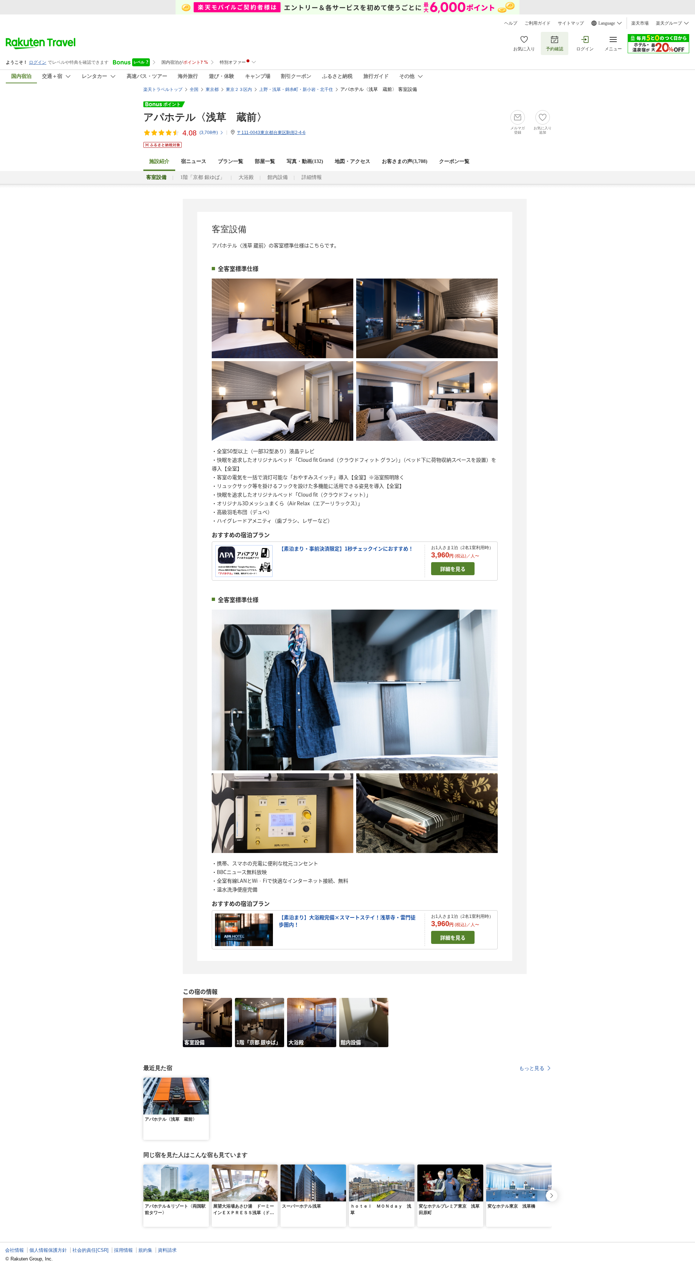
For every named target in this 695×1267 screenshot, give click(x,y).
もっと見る (531, 1068)
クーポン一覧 (454, 161)
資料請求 (167, 1250)
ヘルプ (510, 23)
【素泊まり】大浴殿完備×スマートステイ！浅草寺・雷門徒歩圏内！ (347, 920)
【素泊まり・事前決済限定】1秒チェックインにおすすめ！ (346, 548)
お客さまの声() (404, 161)
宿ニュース (193, 161)
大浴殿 (246, 177)
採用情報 (123, 1250)
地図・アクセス (352, 161)
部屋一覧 (265, 161)
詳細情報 (312, 177)
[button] (204, 1082)
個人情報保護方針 (48, 1250)
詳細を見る (453, 568)
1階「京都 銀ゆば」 (202, 177)
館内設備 (278, 177)
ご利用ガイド (538, 23)
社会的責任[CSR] (90, 1250)
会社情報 (14, 1250)
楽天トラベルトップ (162, 89)
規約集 (145, 1250)
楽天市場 (640, 23)
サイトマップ (571, 23)
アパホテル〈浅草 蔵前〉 (205, 117)
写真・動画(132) (305, 161)
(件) (208, 132)
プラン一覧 (230, 161)
